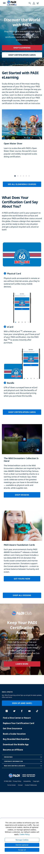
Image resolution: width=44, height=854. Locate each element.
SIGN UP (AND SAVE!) (22, 703)
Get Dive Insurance (12, 728)
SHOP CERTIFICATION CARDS (22, 55)
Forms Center (11, 785)
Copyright (36, 781)
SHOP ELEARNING (22, 47)
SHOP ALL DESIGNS (22, 595)
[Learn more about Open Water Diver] (22, 136)
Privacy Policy (17, 781)
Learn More (22, 664)
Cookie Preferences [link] (31, 785)
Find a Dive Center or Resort (17, 717)
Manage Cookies (22, 840)
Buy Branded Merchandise (16, 739)
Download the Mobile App (16, 744)
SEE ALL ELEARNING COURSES (22, 184)
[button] (15, 176)
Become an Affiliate (13, 749)
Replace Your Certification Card (18, 723)
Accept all (22, 850)
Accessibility (27, 781)
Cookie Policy (24, 834)
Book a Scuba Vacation (14, 733)
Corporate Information (13, 761)
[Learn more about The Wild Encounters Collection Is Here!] (22, 462)
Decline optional (22, 845)
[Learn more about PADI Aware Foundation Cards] (22, 548)
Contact (20, 785)
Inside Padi (8, 757)
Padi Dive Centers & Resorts (14, 766)
